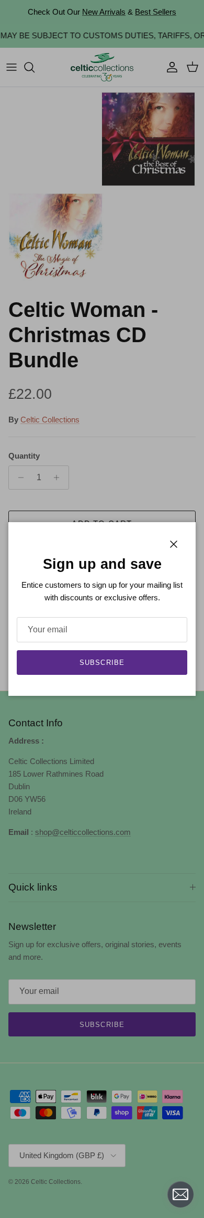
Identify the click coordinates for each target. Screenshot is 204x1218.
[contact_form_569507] (180, 1194)
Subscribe (102, 662)
